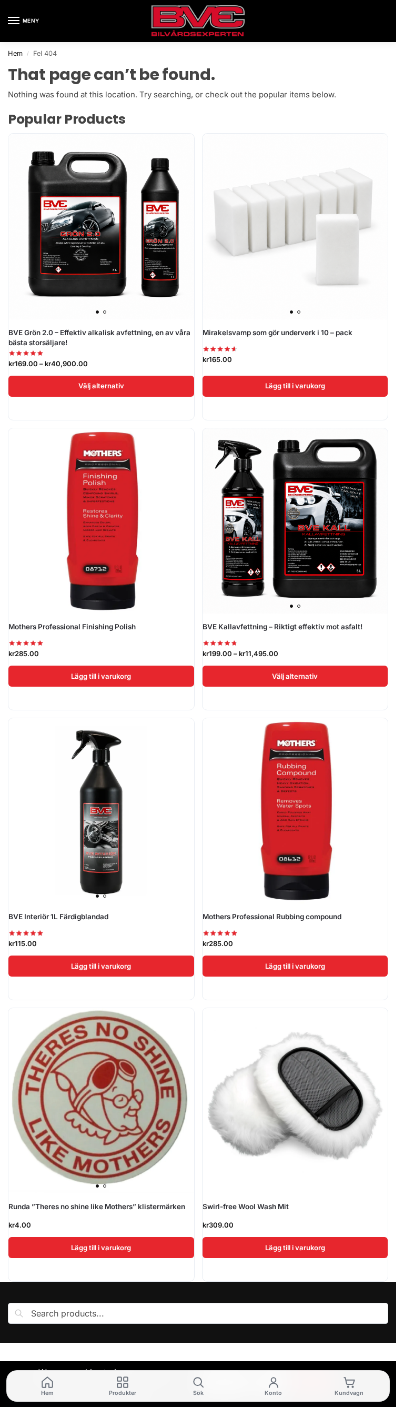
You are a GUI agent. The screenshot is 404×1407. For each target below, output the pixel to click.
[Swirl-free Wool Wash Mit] (295, 1101)
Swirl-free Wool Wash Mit (246, 1206)
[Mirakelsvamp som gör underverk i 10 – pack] (295, 226)
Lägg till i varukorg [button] (295, 385)
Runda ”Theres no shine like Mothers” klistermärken (96, 1206)
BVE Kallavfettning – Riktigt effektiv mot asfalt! (282, 626)
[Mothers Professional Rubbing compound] (295, 811)
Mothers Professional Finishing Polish (72, 626)
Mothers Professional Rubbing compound (272, 916)
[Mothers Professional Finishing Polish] (101, 521)
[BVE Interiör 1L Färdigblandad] (101, 811)
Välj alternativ (101, 385)
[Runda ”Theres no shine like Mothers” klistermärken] (101, 1101)
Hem (15, 53)
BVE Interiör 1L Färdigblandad (58, 916)
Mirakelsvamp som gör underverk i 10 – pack (277, 332)
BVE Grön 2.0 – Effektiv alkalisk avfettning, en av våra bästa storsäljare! (99, 337)
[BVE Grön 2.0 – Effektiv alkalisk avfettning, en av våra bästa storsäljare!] (101, 226)
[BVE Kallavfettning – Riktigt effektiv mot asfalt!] (295, 521)
